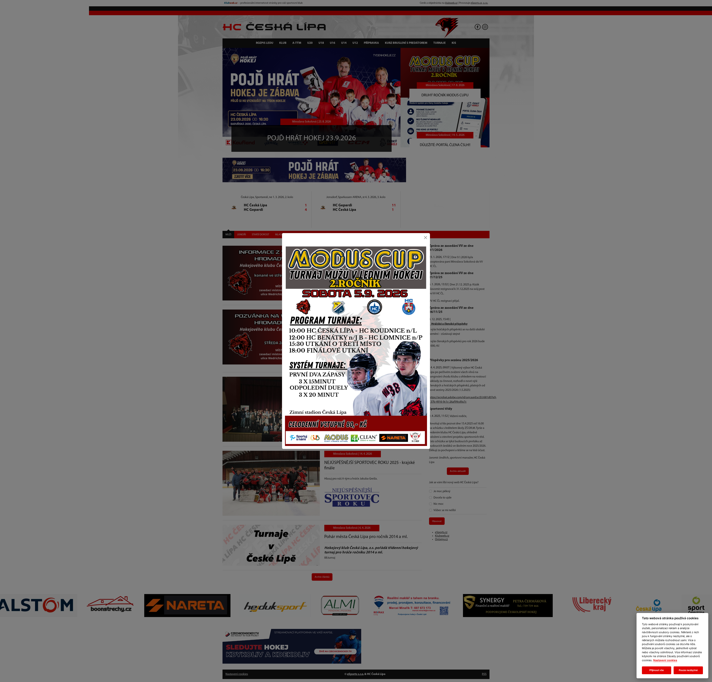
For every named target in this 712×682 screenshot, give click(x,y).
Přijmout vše (656, 670)
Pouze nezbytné (688, 670)
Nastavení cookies (665, 660)
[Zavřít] (425, 238)
